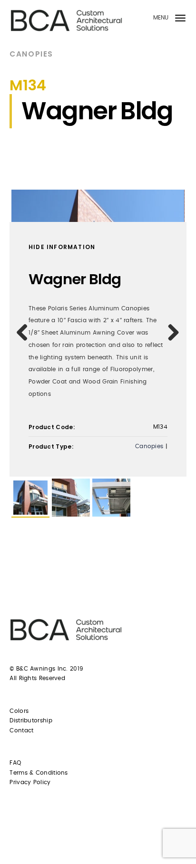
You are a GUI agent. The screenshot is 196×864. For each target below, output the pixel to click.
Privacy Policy (30, 782)
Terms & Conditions (39, 773)
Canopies (31, 54)
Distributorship (31, 720)
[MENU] (180, 20)
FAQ (15, 763)
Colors (19, 711)
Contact (21, 730)
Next (170, 332)
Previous (25, 332)
